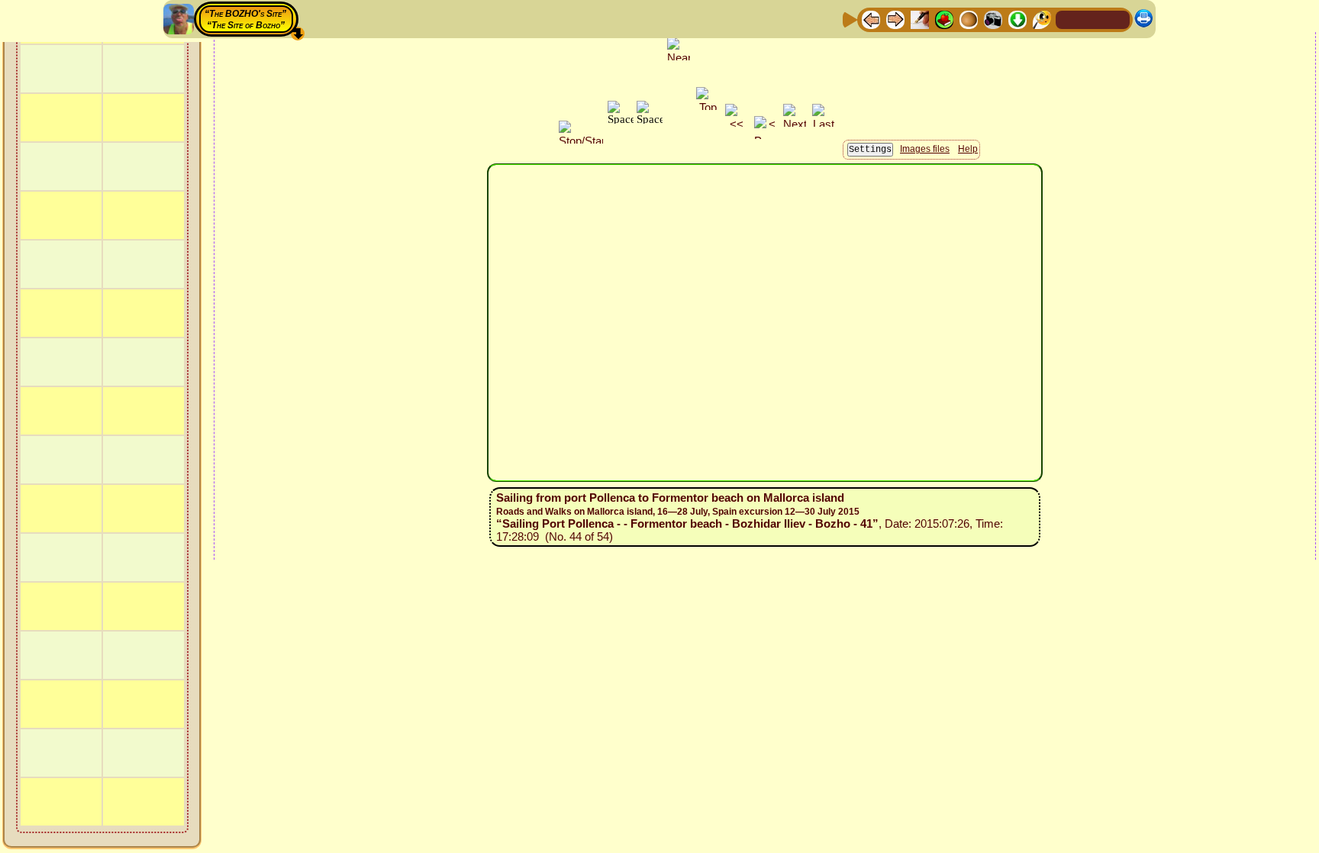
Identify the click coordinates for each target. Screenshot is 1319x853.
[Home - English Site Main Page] (1093, 18)
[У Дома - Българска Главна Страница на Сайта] (1117, 18)
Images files (925, 149)
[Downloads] (1017, 18)
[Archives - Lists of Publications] (920, 18)
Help (968, 149)
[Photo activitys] (993, 18)
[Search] (1042, 18)
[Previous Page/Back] (871, 18)
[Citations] (944, 18)
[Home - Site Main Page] (1068, 18)
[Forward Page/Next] (895, 18)
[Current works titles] (968, 18)
